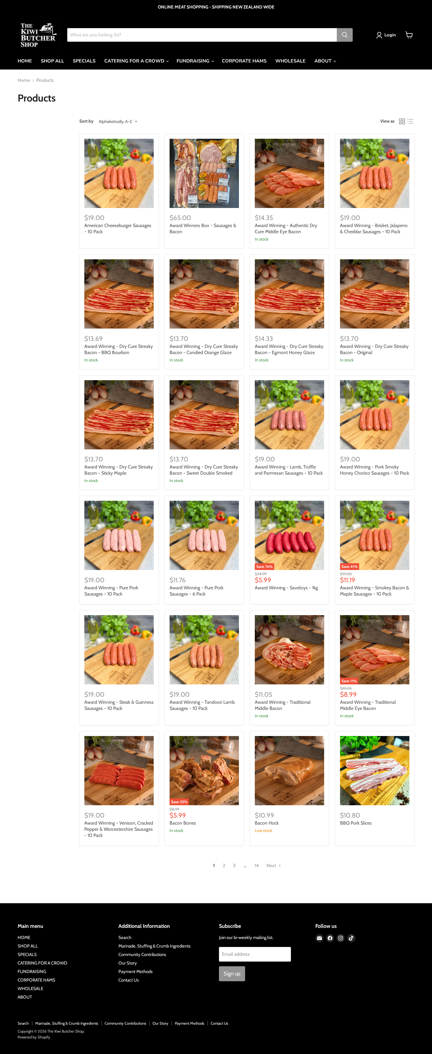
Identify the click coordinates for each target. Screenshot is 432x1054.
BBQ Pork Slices (356, 823)
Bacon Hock (267, 823)
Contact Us (128, 980)
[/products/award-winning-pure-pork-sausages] (204, 535)
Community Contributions (142, 954)
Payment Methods (135, 971)
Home (24, 80)
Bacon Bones (183, 823)
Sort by (86, 121)
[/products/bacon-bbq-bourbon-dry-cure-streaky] (119, 294)
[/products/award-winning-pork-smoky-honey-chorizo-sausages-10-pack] (374, 414)
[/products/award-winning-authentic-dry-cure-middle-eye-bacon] (289, 173)
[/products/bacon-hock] (289, 770)
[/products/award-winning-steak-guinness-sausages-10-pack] (119, 649)
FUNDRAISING (194, 61)
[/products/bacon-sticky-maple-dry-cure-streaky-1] (119, 414)
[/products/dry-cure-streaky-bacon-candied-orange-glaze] (204, 294)
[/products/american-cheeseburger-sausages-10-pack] (119, 173)
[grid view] (402, 121)
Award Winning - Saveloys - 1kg (286, 588)
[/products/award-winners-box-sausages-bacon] (204, 173)
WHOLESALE (290, 61)
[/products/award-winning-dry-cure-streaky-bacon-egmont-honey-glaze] (289, 294)
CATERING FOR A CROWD (134, 61)
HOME (25, 61)
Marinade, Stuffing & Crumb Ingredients (154, 946)
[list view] (410, 121)
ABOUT (323, 61)
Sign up (232, 973)
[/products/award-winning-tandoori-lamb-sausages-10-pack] (204, 649)
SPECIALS (84, 61)
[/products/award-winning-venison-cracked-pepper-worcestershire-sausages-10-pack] (119, 770)
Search (124, 937)
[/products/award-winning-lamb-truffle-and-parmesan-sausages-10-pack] (289, 414)
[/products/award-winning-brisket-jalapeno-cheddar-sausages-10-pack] (374, 173)
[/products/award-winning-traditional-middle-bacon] (289, 649)
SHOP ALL (52, 61)
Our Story (127, 963)
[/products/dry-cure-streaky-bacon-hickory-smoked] (204, 414)
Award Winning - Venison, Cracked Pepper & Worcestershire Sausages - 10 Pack (118, 829)
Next (272, 865)
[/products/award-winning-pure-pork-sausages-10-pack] (119, 535)
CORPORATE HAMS (244, 61)
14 (256, 865)
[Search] (345, 35)
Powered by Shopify (34, 1037)
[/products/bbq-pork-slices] (374, 770)
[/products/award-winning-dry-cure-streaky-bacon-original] (374, 294)
